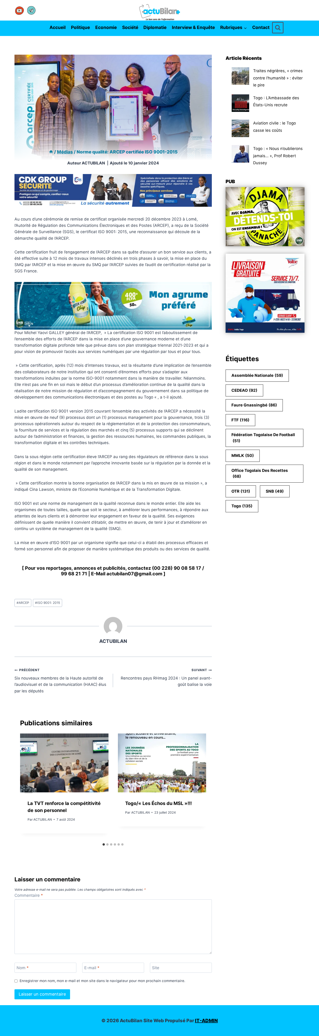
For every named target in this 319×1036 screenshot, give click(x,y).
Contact (260, 27)
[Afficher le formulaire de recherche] (278, 27)
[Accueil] (51, 152)
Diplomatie (155, 27)
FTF (240, 420)
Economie (106, 27)
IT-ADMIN (206, 1020)
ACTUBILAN (93, 163)
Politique (80, 27)
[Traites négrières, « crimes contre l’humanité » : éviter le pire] (240, 76)
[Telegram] (31, 10)
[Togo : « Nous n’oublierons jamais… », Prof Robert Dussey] (240, 154)
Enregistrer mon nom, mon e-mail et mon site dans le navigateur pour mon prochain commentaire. (102, 981)
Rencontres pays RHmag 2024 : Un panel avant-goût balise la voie (166, 677)
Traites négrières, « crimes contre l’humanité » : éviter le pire (278, 77)
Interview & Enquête (193, 27)
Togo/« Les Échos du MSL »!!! (158, 803)
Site (155, 967)
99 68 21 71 (74, 574)
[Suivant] (198, 787)
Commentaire (28, 895)
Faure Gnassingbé (254, 405)
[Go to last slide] (28, 787)
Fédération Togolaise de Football (263, 437)
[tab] (104, 844)
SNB (275, 491)
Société (130, 27)
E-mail (91, 967)
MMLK (242, 455)
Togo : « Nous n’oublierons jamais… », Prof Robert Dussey (278, 155)
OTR (240, 491)
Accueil (58, 27)
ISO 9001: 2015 (47, 603)
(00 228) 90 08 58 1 (175, 568)
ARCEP (23, 603)
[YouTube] (20, 10)
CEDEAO (244, 390)
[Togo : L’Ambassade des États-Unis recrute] (240, 103)
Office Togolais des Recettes (259, 473)
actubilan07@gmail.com (134, 574)
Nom (23, 967)
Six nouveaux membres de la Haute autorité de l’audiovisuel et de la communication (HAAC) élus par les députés (60, 680)
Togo (241, 506)
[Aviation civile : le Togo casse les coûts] (240, 128)
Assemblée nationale (257, 375)
